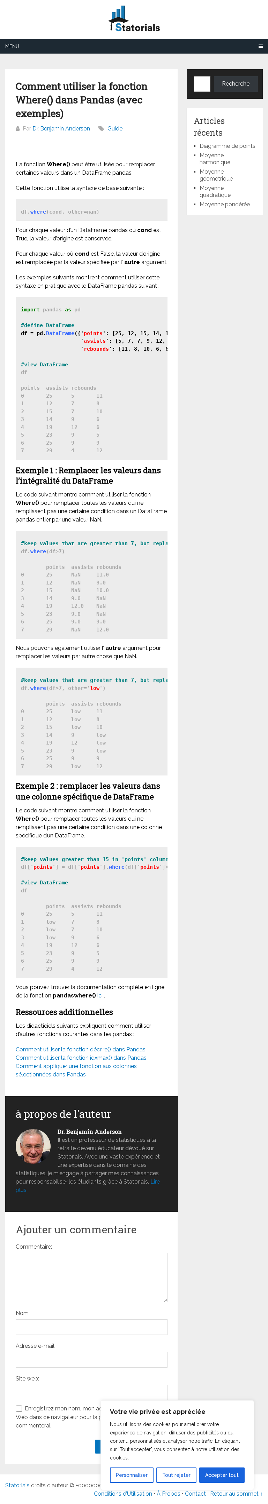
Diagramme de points (227, 146)
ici (100, 995)
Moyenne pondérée (225, 204)
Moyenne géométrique (216, 175)
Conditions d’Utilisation (123, 1493)
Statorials (17, 1485)
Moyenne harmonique (215, 159)
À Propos (168, 1493)
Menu (12, 46)
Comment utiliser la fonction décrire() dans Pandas (81, 1049)
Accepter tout (222, 1475)
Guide (114, 128)
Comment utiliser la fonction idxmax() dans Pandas (81, 1058)
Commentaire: (34, 1246)
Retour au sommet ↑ (236, 1493)
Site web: (27, 1378)
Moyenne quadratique (215, 191)
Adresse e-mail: (35, 1346)
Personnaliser (132, 1475)
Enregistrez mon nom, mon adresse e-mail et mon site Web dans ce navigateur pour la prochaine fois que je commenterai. (90, 1417)
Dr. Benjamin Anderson (61, 128)
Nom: (23, 1313)
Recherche (236, 83)
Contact (196, 1493)
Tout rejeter (176, 1475)
